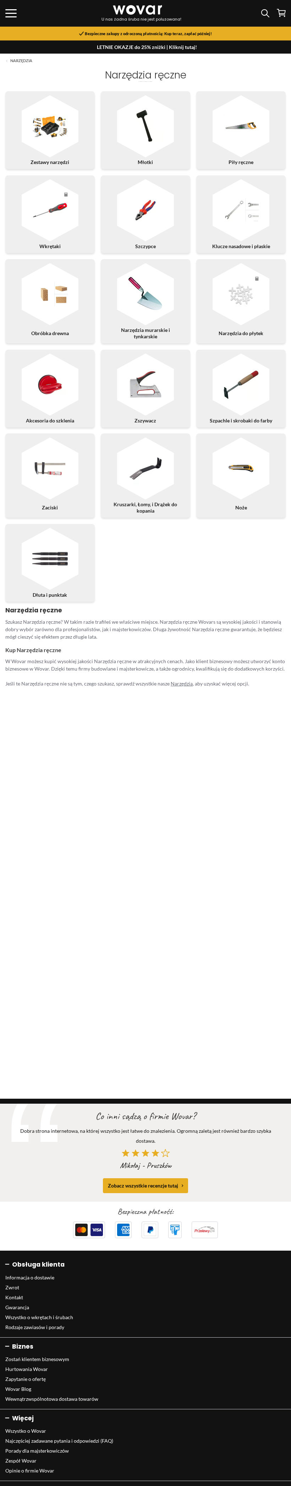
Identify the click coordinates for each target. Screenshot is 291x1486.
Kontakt (14, 1297)
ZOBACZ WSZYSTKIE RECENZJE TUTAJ (143, 1185)
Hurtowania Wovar (26, 1369)
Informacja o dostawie (29, 1277)
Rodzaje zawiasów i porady (34, 1327)
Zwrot (12, 1287)
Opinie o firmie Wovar (29, 1471)
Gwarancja (17, 1307)
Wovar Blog (18, 1389)
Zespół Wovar (21, 1461)
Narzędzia (21, 61)
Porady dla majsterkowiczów (37, 1451)
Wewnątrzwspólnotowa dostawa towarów (51, 1399)
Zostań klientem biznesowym (37, 1359)
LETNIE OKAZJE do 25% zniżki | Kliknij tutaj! (147, 47)
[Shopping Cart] (281, 13)
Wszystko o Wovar (25, 1431)
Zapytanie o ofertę (25, 1379)
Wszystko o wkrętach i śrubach (39, 1317)
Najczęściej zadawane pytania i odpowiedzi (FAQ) (59, 1441)
